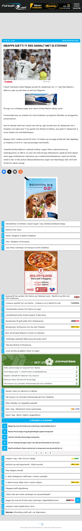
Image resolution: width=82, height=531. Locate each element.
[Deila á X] (9, 172)
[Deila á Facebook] (4, 172)
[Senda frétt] (15, 172)
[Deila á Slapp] (20, 172)
